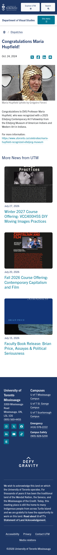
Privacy (27, 533)
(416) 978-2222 (39, 427)
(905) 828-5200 (39, 435)
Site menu (46, 18)
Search (48, 5)
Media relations (27, 539)
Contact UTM (42, 533)
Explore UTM (30, 5)
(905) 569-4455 (12, 419)
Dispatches (17, 32)
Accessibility (12, 533)
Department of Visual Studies (18, 20)
